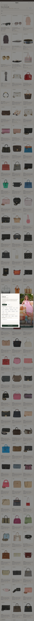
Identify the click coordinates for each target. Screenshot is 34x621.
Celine (15, 309)
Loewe (3, 311)
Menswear (9, 304)
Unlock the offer (10, 325)
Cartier (17, 311)
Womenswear (4, 304)
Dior (2, 309)
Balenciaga (13, 311)
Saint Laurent (11, 309)
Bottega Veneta (6, 309)
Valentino (9, 311)
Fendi (6, 311)
